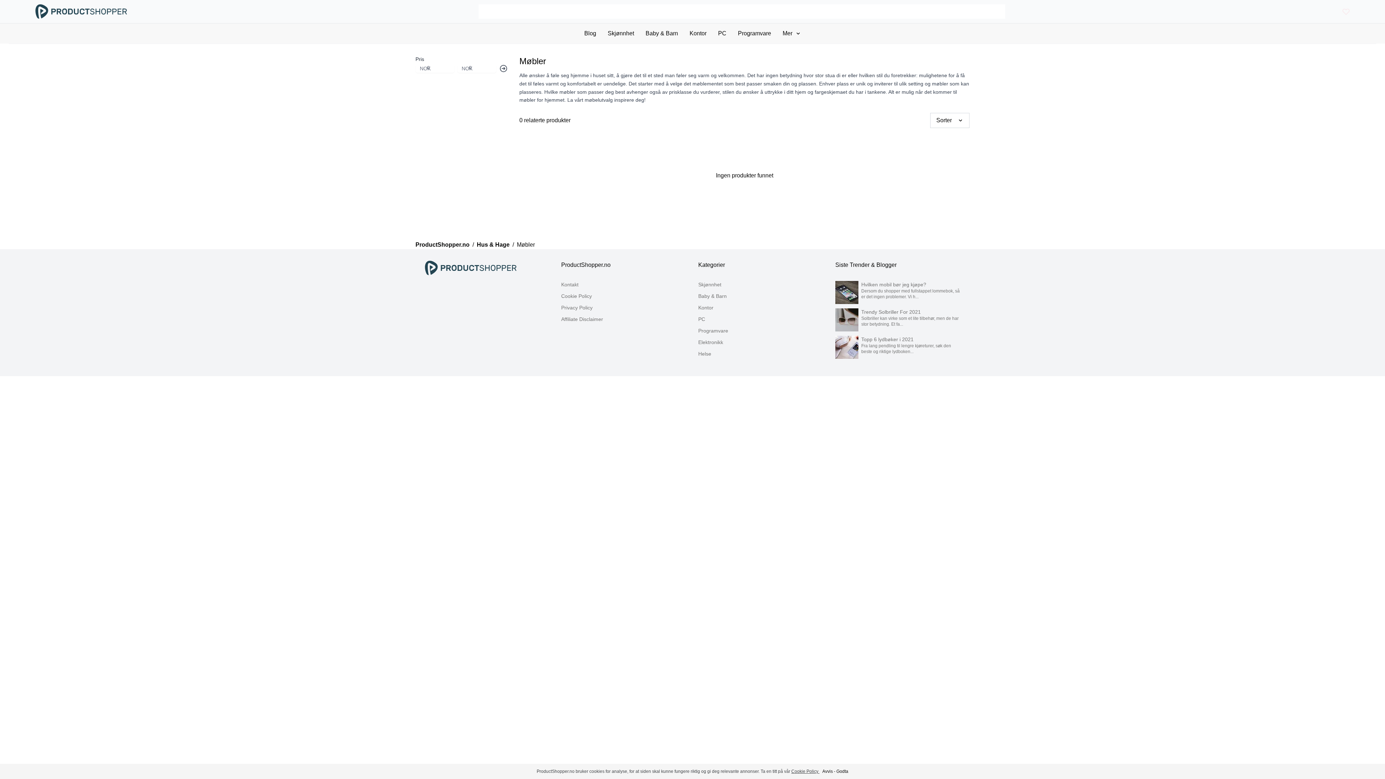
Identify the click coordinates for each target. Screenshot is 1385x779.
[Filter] (503, 68)
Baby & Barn (712, 296)
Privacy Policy (577, 308)
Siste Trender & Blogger (866, 265)
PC (701, 319)
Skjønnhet (709, 284)
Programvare (713, 331)
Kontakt (570, 284)
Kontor (705, 308)
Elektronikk (710, 342)
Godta (842, 771)
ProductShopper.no (443, 245)
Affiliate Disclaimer (582, 319)
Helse (704, 354)
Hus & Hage (493, 245)
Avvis (827, 771)
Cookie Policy (576, 296)
